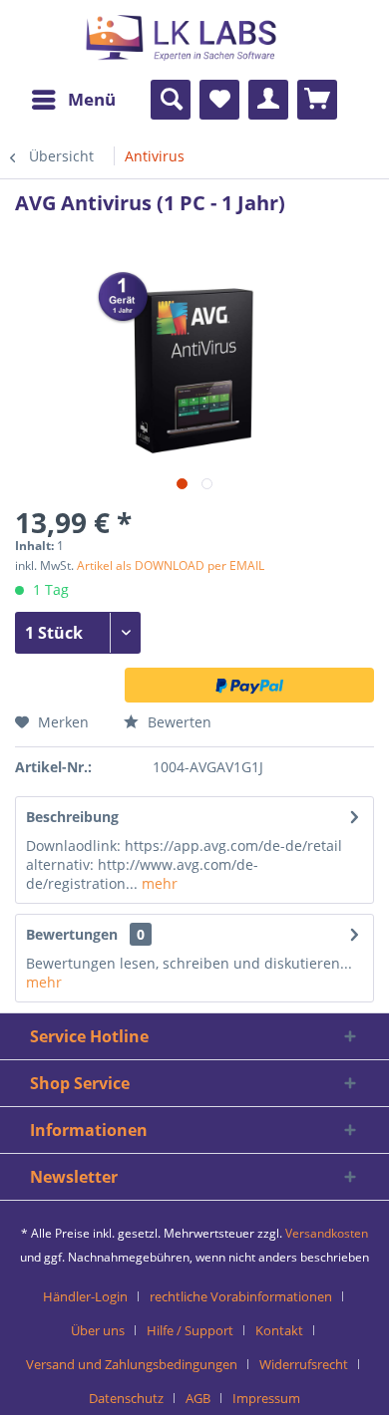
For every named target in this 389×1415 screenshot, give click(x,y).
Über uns (98, 1330)
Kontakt (279, 1330)
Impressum (266, 1398)
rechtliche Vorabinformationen (241, 1296)
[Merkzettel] (219, 100)
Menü (92, 99)
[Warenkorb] (317, 100)
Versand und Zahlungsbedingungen (131, 1364)
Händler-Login (85, 1296)
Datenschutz (126, 1398)
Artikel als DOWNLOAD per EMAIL (170, 565)
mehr (158, 883)
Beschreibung (72, 816)
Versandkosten (326, 1233)
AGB (198, 1398)
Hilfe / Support (190, 1330)
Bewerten (177, 721)
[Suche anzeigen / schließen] (171, 100)
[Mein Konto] (268, 100)
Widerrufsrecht (303, 1364)
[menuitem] (73, 100)
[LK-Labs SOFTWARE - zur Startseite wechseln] (122, 52)
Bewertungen (72, 934)
